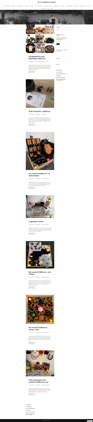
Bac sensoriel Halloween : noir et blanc (40, 273)
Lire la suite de (31, 72)
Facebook (57, 58)
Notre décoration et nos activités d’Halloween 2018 (38, 381)
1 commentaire (44, 114)
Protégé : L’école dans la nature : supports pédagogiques (61, 79)
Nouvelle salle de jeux (29, 406)
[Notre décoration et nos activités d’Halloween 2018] (40, 376)
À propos (48, 8)
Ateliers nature (43, 8)
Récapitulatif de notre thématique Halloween (37, 57)
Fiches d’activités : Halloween (39, 111)
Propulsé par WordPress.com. (46, 420)
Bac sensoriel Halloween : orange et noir (38, 328)
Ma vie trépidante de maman (46, 2)
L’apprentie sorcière (36, 221)
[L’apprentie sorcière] (40, 217)
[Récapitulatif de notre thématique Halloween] (40, 52)
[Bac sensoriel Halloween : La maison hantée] (40, 169)
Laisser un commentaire (45, 61)
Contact (52, 8)
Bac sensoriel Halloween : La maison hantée (39, 174)
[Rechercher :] (61, 30)
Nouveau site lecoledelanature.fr (61, 73)
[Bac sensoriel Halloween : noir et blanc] (40, 268)
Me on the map (58, 75)
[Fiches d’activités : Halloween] (40, 107)
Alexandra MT (39, 61)
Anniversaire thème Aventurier (60, 77)
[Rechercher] (66, 30)
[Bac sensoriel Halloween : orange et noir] (40, 323)
